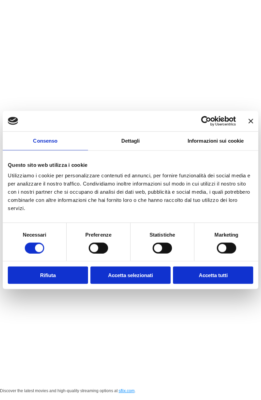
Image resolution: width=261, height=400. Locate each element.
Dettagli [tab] (130, 140)
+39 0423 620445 (188, 356)
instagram (97, 375)
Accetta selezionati (130, 275)
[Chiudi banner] (250, 120)
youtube (137, 375)
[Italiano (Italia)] (242, 8)
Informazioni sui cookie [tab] (216, 140)
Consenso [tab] (45, 140)
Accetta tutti (213, 275)
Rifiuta (48, 275)
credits (173, 375)
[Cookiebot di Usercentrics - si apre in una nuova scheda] (206, 121)
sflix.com (127, 390)
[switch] (98, 247)
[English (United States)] (248, 8)
